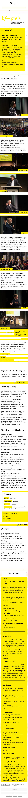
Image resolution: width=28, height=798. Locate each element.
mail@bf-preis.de (7, 520)
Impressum (20, 796)
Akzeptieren (14, 789)
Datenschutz (15, 796)
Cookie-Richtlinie (9, 796)
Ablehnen (14, 793)
